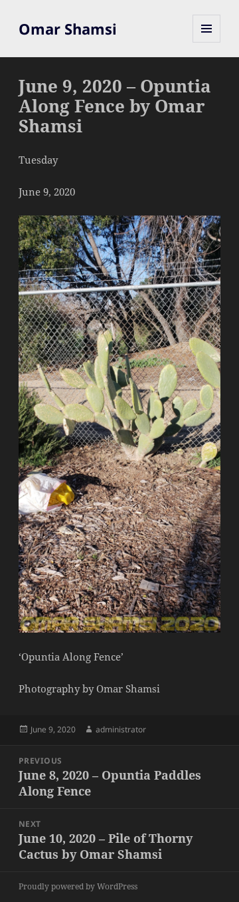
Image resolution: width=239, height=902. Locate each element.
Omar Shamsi (68, 29)
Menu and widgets (206, 42)
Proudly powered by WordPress (78, 886)
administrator (121, 729)
